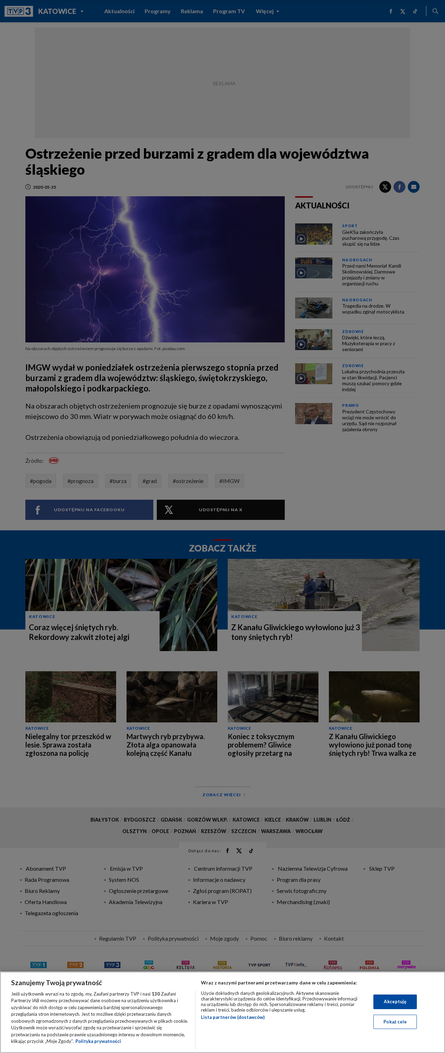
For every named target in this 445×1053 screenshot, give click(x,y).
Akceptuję (395, 1001)
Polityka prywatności (98, 1041)
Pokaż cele (395, 1021)
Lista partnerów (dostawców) (233, 1017)
